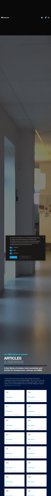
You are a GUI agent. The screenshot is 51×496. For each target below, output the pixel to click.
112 (29, 435)
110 (29, 449)
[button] (42, 17)
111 (7, 449)
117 (7, 406)
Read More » (9, 397)
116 (29, 406)
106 (29, 463)
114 (29, 420)
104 (29, 477)
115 (7, 420)
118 (29, 392)
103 (7, 491)
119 (7, 392)
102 (29, 491)
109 (7, 463)
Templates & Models (16, 385)
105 (7, 477)
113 (7, 435)
